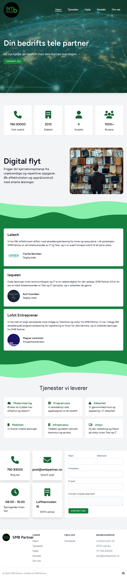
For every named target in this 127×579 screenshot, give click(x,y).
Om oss (116, 9)
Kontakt (101, 9)
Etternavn (102, 455)
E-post (71, 481)
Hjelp (88, 9)
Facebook (69, 541)
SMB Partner (16, 573)
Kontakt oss (13, 61)
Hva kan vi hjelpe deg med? (81, 494)
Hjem (58, 9)
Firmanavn (73, 468)
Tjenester (73, 9)
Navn (71, 455)
